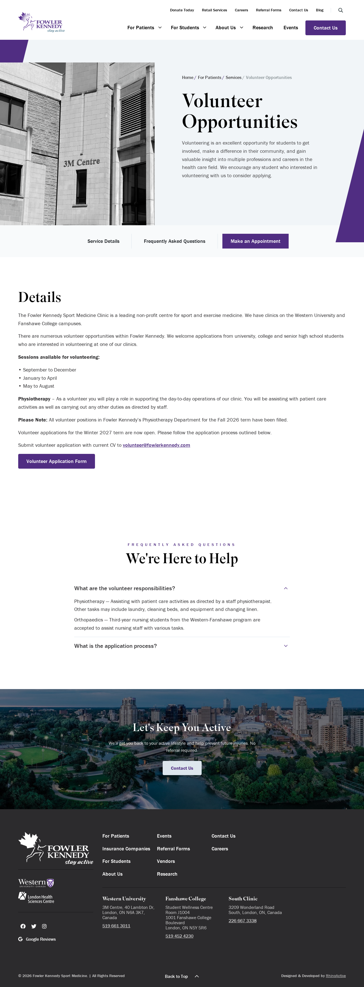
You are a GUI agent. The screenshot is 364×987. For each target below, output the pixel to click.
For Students (185, 27)
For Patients (140, 27)
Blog (319, 9)
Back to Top (176, 976)
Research (263, 27)
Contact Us (298, 9)
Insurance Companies (126, 848)
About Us (226, 27)
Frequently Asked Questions (174, 241)
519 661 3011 (116, 925)
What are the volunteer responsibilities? (124, 588)
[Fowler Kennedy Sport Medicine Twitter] (34, 926)
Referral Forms (268, 9)
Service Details (103, 241)
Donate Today (182, 9)
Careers (241, 9)
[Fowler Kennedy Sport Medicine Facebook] (23, 926)
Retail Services (214, 9)
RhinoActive (336, 975)
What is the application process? (115, 646)
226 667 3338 (243, 920)
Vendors (166, 861)
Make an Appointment (255, 241)
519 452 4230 (179, 936)
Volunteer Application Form (56, 461)
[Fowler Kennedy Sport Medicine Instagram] (44, 926)
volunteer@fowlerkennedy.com (156, 445)
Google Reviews (40, 939)
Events (291, 27)
